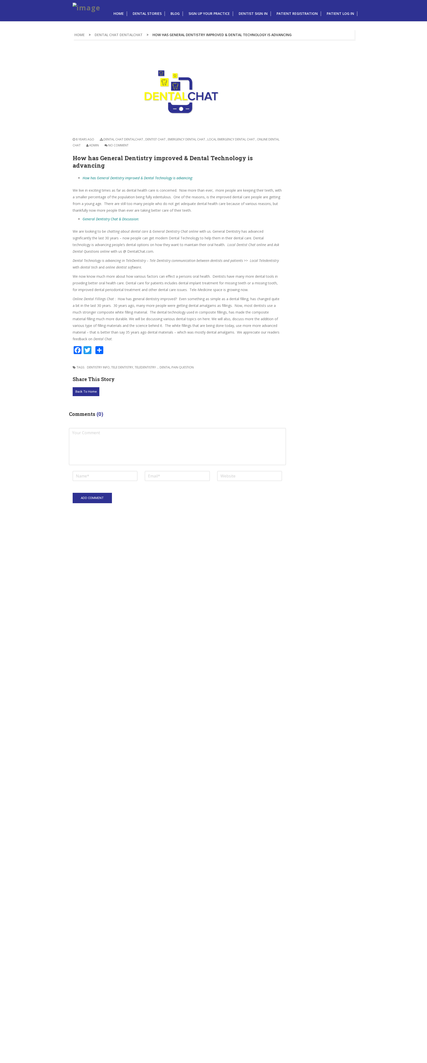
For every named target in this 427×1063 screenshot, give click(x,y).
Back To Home (86, 391)
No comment (118, 145)
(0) (100, 414)
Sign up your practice (209, 13)
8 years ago (84, 139)
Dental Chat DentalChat (119, 34)
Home (118, 13)
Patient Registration (297, 13)
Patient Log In (340, 13)
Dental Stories (147, 13)
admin (94, 145)
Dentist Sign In (253, 13)
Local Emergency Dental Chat (231, 139)
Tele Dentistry (122, 367)
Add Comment (92, 498)
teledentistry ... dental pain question (164, 367)
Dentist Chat (155, 139)
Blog (175, 13)
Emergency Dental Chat (186, 139)
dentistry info (98, 367)
